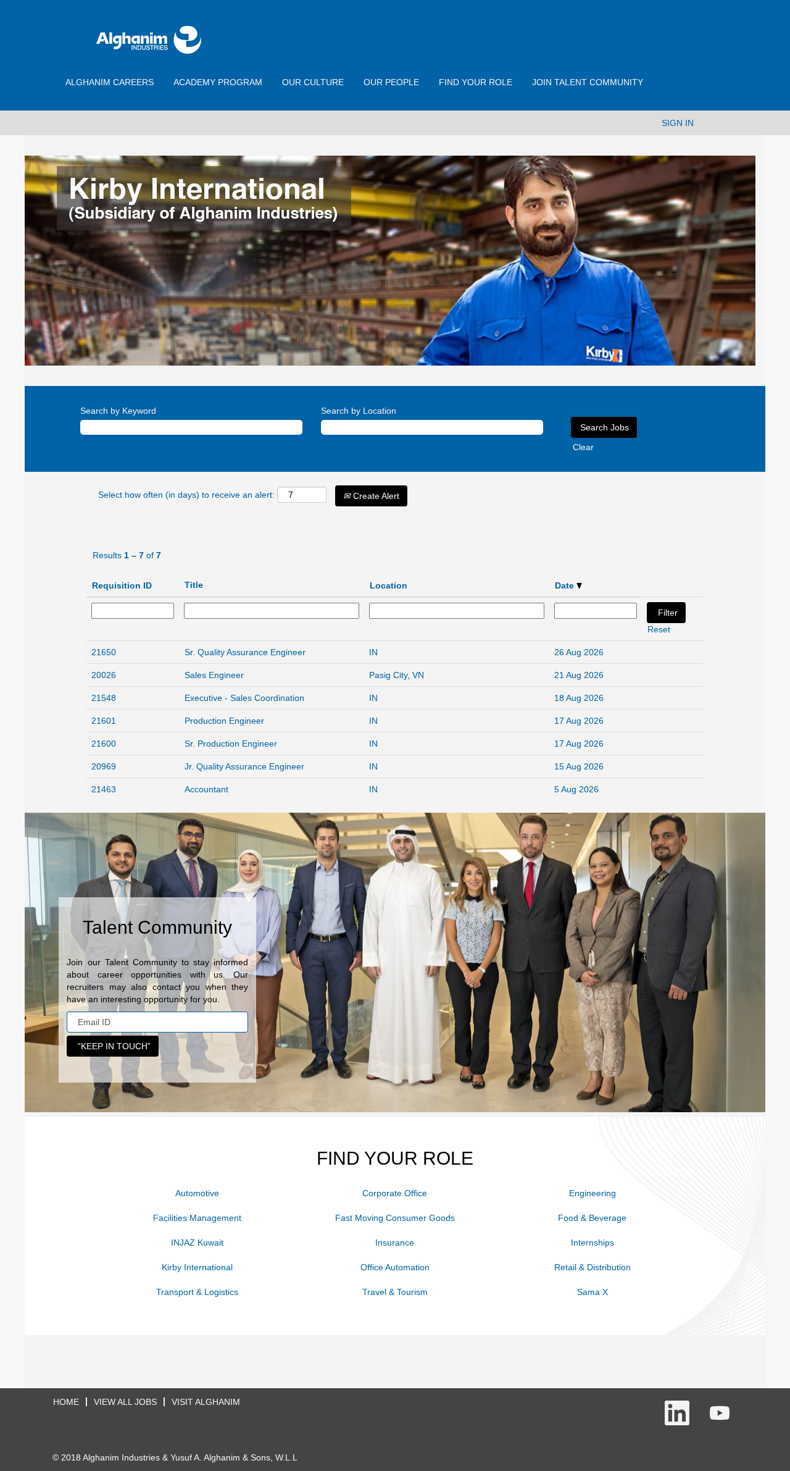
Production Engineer (224, 721)
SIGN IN (678, 123)
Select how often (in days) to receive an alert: (186, 495)
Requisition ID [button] (122, 585)
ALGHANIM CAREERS (109, 82)
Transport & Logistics (197, 1292)
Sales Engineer (214, 675)
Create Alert (375, 496)
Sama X (592, 1292)
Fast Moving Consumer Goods (395, 1218)
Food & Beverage (592, 1218)
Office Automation (395, 1267)
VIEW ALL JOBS (125, 1402)
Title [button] (194, 585)
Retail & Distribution (592, 1267)
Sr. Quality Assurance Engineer (245, 652)
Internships (592, 1242)
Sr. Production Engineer (231, 743)
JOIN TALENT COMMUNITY (587, 82)
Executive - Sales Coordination (244, 698)
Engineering (592, 1193)
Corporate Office (394, 1193)
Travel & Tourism (395, 1292)
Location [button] (388, 585)
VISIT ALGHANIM (206, 1402)
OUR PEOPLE (391, 82)
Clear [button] (583, 447)
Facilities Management (197, 1218)
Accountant (206, 789)
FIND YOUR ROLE (475, 82)
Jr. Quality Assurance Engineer (244, 766)
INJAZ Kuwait (197, 1242)
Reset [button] (658, 629)
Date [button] (565, 585)
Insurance (394, 1242)
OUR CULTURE (313, 82)
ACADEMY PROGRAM (217, 82)
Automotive (197, 1193)
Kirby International (197, 1267)
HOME (66, 1402)
